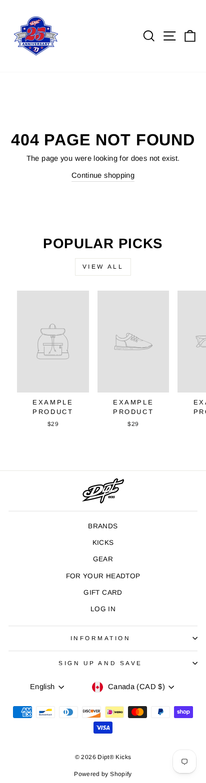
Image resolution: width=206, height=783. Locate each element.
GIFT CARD (103, 592)
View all (103, 266)
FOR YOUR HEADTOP (103, 576)
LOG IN (103, 609)
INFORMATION (100, 638)
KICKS (103, 542)
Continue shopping (103, 175)
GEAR (103, 559)
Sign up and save (100, 663)
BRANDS (103, 526)
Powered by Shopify (103, 774)
